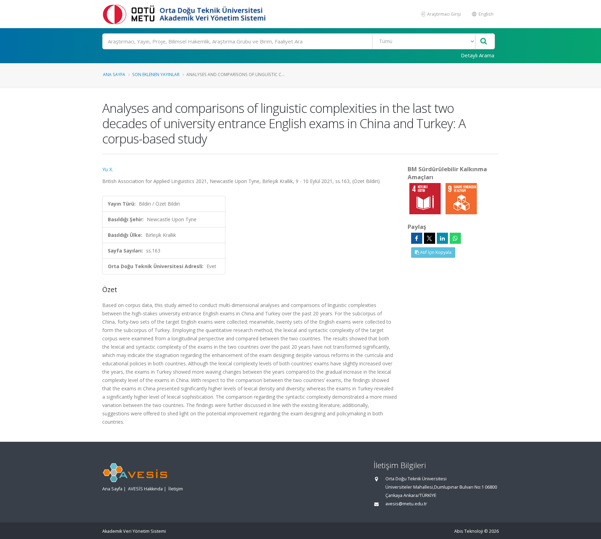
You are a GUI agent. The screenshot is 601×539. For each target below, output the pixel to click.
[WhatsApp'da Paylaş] (455, 238)
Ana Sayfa (114, 74)
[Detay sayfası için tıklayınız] (426, 198)
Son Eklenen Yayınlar (155, 74)
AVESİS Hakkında (145, 489)
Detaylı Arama (477, 55)
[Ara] (483, 41)
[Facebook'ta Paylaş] (416, 238)
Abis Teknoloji (468, 531)
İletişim (175, 489)
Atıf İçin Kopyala (435, 252)
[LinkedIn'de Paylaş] (442, 238)
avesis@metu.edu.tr (406, 504)
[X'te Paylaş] (429, 238)
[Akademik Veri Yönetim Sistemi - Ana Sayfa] (130, 14)
